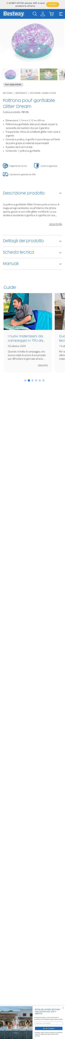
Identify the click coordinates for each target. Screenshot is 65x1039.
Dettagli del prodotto (23, 241)
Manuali (10, 264)
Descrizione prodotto (24, 193)
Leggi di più (55, 224)
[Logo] (13, 14)
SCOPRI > (53, 4)
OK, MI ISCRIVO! (49, 1028)
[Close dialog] (63, 1008)
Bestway (7, 93)
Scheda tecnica (18, 252)
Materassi (21, 93)
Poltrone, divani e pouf (43, 93)
